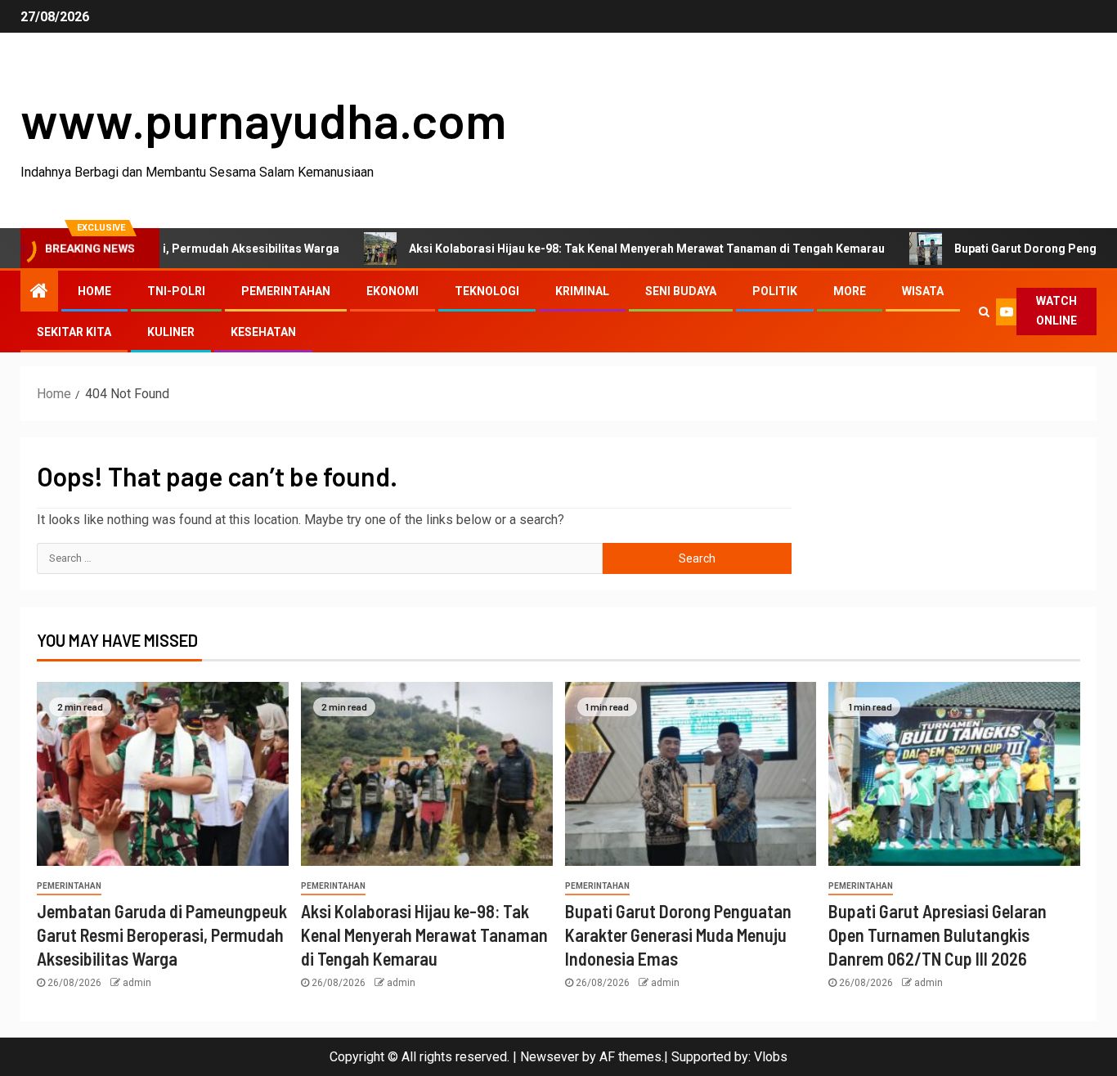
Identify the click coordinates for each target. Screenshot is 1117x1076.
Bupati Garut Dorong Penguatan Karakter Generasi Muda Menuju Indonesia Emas (678, 935)
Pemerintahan (285, 291)
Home (94, 291)
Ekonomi (392, 291)
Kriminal (582, 291)
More (849, 291)
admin (137, 983)
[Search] (984, 311)
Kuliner (171, 331)
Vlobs (770, 1057)
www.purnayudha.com (263, 119)
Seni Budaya (680, 291)
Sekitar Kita (74, 331)
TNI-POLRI (176, 291)
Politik (774, 291)
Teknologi (487, 291)
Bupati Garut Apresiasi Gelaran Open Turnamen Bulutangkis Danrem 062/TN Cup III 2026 (937, 935)
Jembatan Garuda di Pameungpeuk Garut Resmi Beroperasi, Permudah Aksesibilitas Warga (162, 935)
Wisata (923, 291)
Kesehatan (263, 331)
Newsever (549, 1057)
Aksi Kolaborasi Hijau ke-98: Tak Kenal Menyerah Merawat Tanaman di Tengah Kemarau (612, 248)
